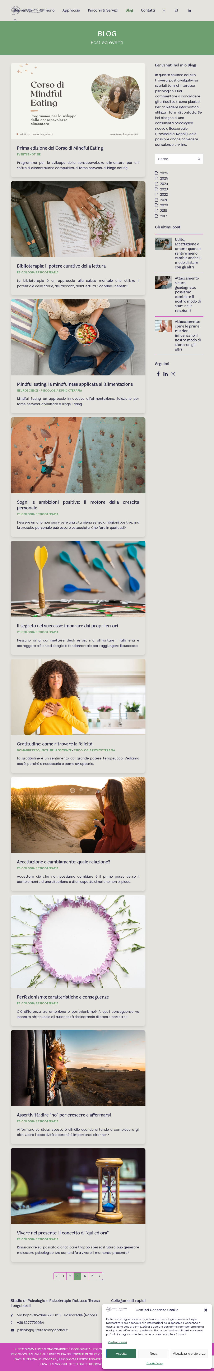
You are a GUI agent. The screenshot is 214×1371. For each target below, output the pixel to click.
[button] (206, 1310)
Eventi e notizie (29, 155)
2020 (164, 205)
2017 (163, 216)
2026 (164, 173)
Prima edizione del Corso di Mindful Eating (60, 148)
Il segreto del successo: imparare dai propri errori (67, 626)
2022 (164, 194)
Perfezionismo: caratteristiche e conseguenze (63, 997)
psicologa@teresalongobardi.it (42, 1330)
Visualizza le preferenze (189, 1353)
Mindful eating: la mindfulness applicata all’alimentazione (75, 384)
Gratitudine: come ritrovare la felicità (54, 744)
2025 (164, 178)
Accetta (121, 1353)
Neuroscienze (27, 391)
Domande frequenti (32, 750)
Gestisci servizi (117, 1342)
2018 (163, 210)
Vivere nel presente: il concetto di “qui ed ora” (63, 1233)
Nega (153, 1353)
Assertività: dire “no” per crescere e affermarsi (64, 1115)
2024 (164, 183)
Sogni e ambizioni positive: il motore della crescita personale (78, 505)
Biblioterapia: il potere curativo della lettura (61, 266)
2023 (164, 189)
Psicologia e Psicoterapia (38, 272)
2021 (163, 200)
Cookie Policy (154, 1363)
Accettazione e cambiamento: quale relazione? (63, 862)
